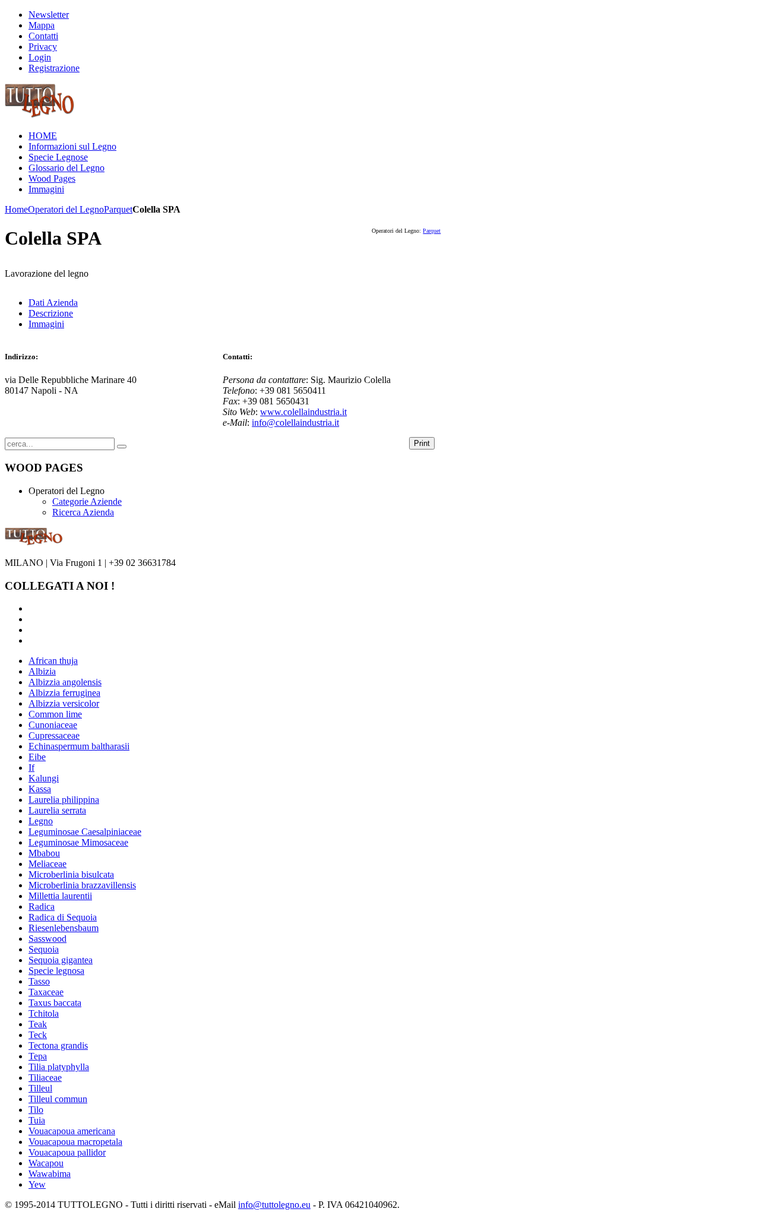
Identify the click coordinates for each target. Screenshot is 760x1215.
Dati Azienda (53, 303)
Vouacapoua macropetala (75, 1142)
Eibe (37, 757)
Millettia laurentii (60, 896)
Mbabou (44, 853)
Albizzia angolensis (65, 682)
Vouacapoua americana (71, 1131)
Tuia (36, 1120)
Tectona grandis (58, 1045)
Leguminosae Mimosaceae (78, 842)
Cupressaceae (54, 735)
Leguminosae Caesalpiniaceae (84, 832)
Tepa (37, 1056)
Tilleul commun (57, 1099)
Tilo (35, 1110)
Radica (41, 906)
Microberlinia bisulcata (71, 874)
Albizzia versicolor (63, 703)
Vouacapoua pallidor (67, 1152)
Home (16, 209)
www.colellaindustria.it (303, 412)
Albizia (42, 671)
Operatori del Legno (66, 209)
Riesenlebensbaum (63, 928)
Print (422, 443)
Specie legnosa (56, 971)
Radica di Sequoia (62, 917)
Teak (37, 1024)
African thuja (53, 661)
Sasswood (47, 939)
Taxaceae (46, 992)
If (31, 767)
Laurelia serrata (57, 810)
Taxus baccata (54, 1003)
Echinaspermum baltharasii (78, 746)
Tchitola (43, 1013)
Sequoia (43, 949)
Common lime (55, 714)
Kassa (39, 789)
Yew (37, 1184)
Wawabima (49, 1174)
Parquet (118, 209)
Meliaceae (47, 864)
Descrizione (50, 313)
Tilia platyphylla (58, 1067)
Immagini (46, 324)
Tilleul (40, 1088)
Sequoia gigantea (60, 960)
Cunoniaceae (52, 725)
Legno (40, 821)
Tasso (39, 981)
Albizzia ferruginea (64, 693)
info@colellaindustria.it (295, 422)
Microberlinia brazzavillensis (82, 885)
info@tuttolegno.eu (274, 1205)
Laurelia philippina (63, 800)
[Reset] (121, 446)
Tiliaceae (45, 1077)
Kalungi (43, 778)
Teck (37, 1035)
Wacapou (46, 1163)
